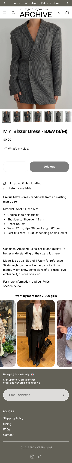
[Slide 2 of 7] (17, 116)
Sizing (7, 424)
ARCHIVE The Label (41, 447)
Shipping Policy (13, 418)
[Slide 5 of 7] (48, 116)
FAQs (46, 281)
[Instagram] (32, 456)
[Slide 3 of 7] (27, 116)
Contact (8, 434)
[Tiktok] (39, 456)
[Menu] (4, 12)
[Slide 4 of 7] (37, 116)
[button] (16, 148)
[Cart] (67, 12)
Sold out (49, 166)
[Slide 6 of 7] (58, 116)
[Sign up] (63, 395)
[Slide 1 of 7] (6, 116)
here (57, 253)
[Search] (13, 12)
